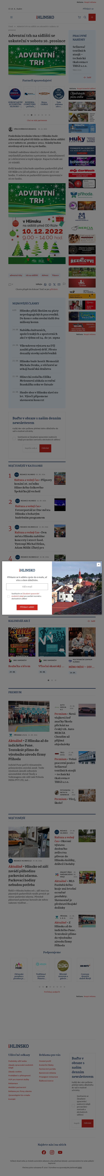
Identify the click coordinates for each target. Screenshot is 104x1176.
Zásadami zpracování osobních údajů (25, 595)
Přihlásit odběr (27, 607)
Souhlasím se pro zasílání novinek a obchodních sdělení (26, 596)
